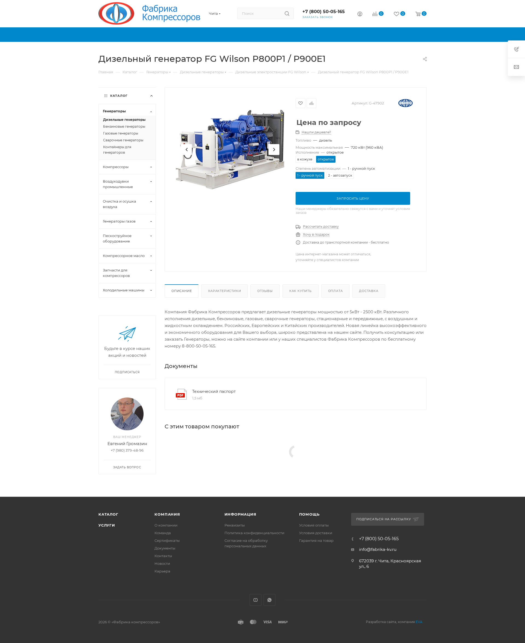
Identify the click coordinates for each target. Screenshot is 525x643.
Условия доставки (315, 533)
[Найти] (287, 13)
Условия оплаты (314, 525)
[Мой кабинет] (359, 14)
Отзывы (265, 291)
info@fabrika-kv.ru (377, 549)
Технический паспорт (214, 391)
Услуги (106, 525)
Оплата (335, 291)
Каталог (108, 514)
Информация (240, 514)
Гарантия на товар (316, 540)
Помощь (309, 514)
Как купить (300, 291)
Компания (167, 514)
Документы (164, 548)
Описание (181, 291)
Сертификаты (167, 540)
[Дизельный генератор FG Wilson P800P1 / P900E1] (230, 149)
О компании (165, 525)
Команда (162, 533)
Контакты (163, 556)
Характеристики (224, 291)
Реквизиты (234, 525)
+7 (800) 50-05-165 (323, 11)
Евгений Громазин (127, 443)
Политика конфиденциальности (254, 533)
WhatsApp (269, 600)
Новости (162, 563)
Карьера (162, 571)
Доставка (368, 291)
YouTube (255, 600)
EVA (419, 622)
